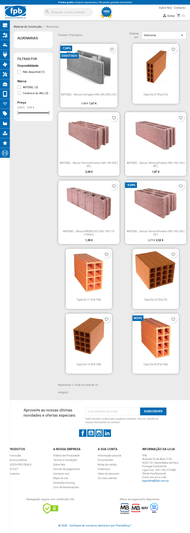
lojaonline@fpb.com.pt (155, 480)
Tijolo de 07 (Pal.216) (155, 94)
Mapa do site (60, 478)
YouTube (91, 433)
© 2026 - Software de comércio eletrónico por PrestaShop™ (95, 525)
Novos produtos (18, 459)
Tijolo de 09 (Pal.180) (155, 364)
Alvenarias (27, 38)
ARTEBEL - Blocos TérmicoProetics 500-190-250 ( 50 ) (156, 233)
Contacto (179, 7)
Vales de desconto (108, 473)
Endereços (104, 469)
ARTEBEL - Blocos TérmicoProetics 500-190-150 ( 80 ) (156, 164)
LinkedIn (107, 433)
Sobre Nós (165, 7)
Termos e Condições (65, 459)
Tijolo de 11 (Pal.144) (88, 299)
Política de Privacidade (66, 455)
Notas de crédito (107, 464)
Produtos (14, 473)
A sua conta (107, 449)
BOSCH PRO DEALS (20, 464)
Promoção (15, 455)
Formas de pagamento (66, 469)
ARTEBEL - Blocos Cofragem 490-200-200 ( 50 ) (89, 94)
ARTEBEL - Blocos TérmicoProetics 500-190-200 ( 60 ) (89, 164)
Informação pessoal (109, 455)
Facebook (82, 433)
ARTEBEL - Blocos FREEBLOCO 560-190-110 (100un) (88, 233)
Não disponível (34, 72)
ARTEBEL (30, 87)
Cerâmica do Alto (35, 93)
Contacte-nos (61, 473)
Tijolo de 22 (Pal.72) (155, 299)
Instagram (99, 433)
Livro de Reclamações (66, 487)
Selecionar (164, 35)
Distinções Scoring (64, 482)
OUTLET (13, 469)
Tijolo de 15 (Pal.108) (88, 364)
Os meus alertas (107, 478)
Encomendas (105, 459)
